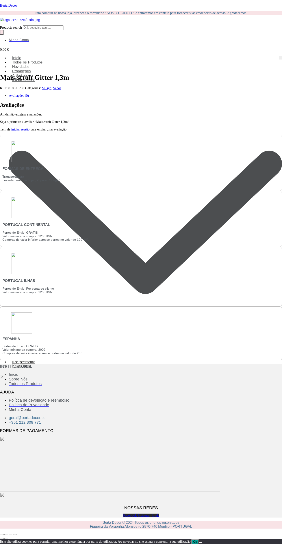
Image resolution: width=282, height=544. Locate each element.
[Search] (2, 32)
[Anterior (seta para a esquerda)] (2, 538)
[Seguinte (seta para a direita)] (6, 538)
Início (16, 58)
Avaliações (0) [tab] (19, 95)
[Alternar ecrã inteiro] (6, 534)
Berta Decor (8, 5)
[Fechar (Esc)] (15, 534)
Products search (11, 27)
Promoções (21, 71)
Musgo (46, 88)
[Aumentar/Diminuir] (2, 534)
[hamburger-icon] (280, 58)
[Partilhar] (10, 534)
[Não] (200, 542)
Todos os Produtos (27, 62)
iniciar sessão (20, 129)
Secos (57, 88)
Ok (195, 541)
